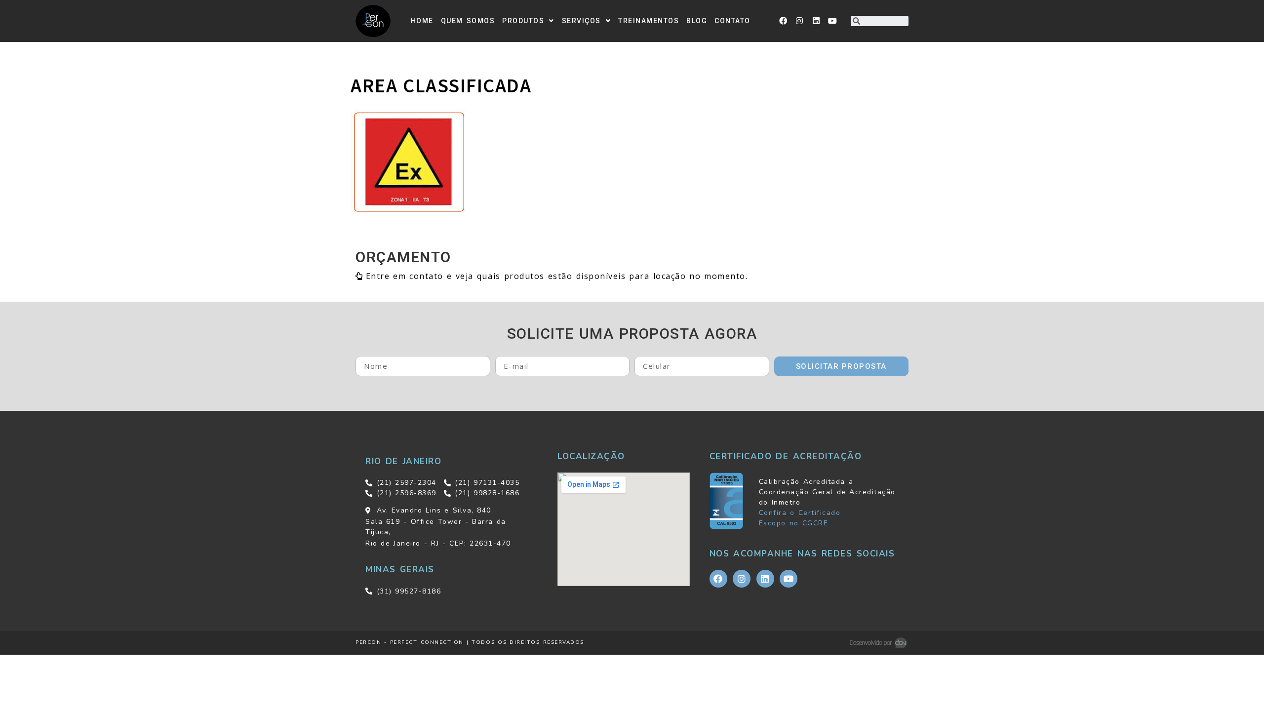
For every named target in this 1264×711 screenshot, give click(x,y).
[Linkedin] (817, 21)
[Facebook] (783, 21)
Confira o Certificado (799, 512)
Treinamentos (648, 21)
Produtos (523, 21)
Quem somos (468, 21)
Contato (732, 21)
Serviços (581, 21)
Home (422, 21)
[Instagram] (800, 21)
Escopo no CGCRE (793, 523)
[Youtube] (833, 21)
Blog (696, 21)
